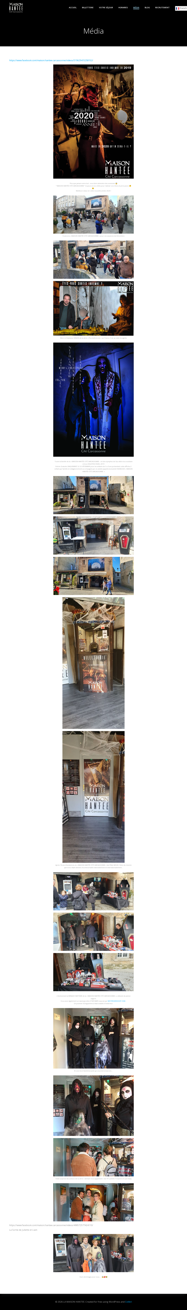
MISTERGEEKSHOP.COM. (117, 1001)
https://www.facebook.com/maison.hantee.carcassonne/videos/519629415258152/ (51, 60)
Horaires (123, 7)
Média (136, 7)
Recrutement (162, 7)
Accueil (73, 7)
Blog (147, 7)
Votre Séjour (106, 7)
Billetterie (88, 7)
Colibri (128, 1301)
